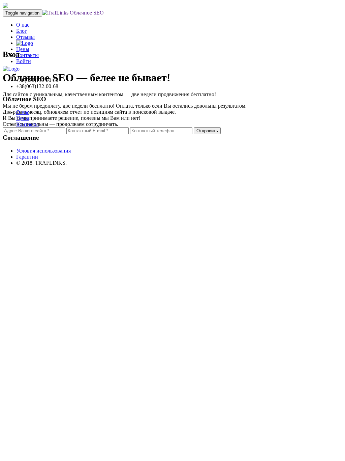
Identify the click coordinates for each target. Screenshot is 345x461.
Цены (22, 118)
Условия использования (43, 151)
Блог (21, 31)
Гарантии (27, 157)
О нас (22, 25)
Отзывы (25, 37)
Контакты (27, 124)
